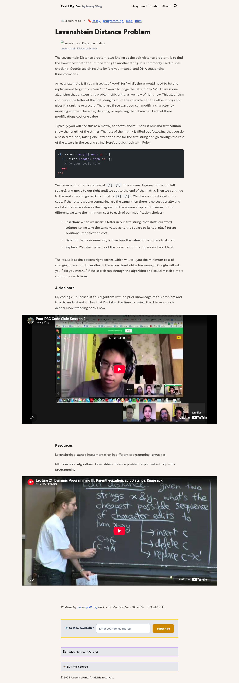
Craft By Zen (71, 6)
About (166, 6)
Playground (139, 6)
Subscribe (163, 628)
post (138, 20)
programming (113, 20)
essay (96, 20)
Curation (154, 6)
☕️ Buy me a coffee (75, 666)
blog (129, 20)
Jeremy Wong (87, 607)
